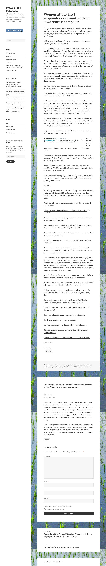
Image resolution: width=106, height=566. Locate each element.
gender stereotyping (49, 367)
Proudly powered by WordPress (53, 562)
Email (46, 490)
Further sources (11, 59)
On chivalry (48, 342)
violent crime (87, 367)
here (49, 41)
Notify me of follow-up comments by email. (58, 506)
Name (46, 482)
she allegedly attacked (85, 121)
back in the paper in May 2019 (75, 260)
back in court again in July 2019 (71, 265)
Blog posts (9, 56)
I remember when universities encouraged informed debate (15, 99)
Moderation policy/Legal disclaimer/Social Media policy (15, 66)
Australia (65, 365)
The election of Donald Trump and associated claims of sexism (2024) (15, 93)
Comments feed (10, 130)
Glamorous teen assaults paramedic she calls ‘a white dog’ (65, 258)
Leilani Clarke (67, 367)
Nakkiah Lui (74, 367)
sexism (81, 367)
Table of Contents (11, 70)
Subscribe (10, 161)
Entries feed (9, 126)
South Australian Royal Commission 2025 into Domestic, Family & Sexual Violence (14, 85)
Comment (48, 456)
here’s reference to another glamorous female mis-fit (71, 275)
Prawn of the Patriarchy (13, 9)
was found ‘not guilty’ (76, 113)
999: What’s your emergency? (54, 240)
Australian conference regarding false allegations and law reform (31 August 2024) (15, 110)
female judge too (78, 293)
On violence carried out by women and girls (60, 320)
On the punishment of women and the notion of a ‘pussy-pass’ (67, 337)
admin (58, 365)
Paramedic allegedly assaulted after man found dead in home (66, 203)
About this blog (10, 53)
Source (71, 96)
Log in (8, 123)
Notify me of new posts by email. (55, 509)
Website (46, 498)
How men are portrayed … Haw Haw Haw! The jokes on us (65, 325)
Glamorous (59, 367)
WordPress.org (10, 133)
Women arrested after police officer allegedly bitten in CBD (65, 210)
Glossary (8, 62)
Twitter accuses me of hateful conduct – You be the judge (14, 104)
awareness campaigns (75, 365)
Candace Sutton (87, 365)
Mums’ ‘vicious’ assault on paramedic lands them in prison (65, 307)
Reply (47, 439)
